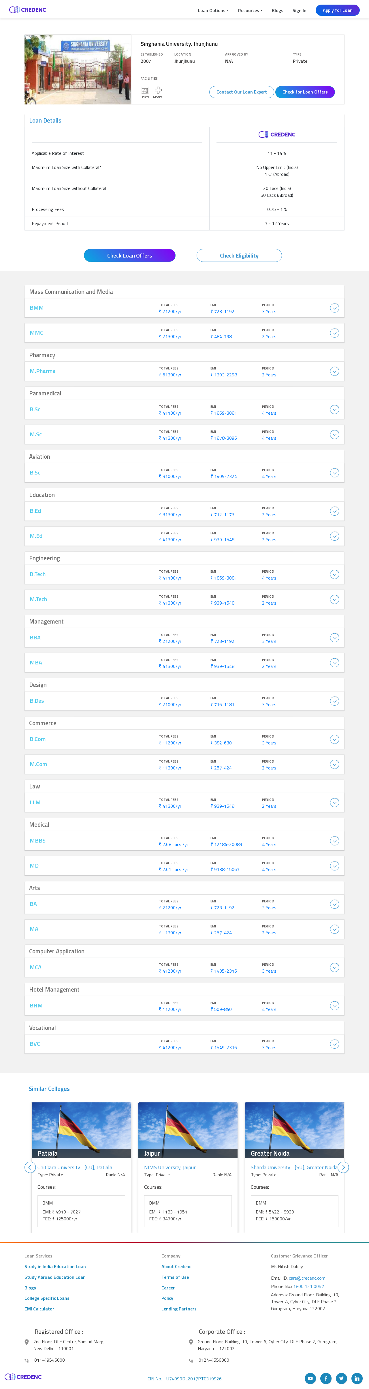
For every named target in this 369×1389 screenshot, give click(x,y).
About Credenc (176, 1266)
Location (182, 54)
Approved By (236, 54)
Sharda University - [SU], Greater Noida (294, 1167)
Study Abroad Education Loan (55, 1277)
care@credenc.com (307, 1277)
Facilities (149, 78)
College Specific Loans (47, 1298)
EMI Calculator (39, 1308)
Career (168, 1287)
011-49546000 (49, 1359)
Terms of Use (175, 1277)
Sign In (299, 10)
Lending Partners (179, 1308)
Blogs (277, 10)
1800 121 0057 (308, 1286)
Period (268, 305)
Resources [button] (248, 10)
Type (297, 54)
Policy (167, 1298)
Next (343, 1167)
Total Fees (169, 305)
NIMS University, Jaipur (170, 1167)
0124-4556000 (213, 1359)
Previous (30, 1167)
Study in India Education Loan (55, 1266)
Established (152, 54)
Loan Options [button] (211, 10)
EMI (213, 305)
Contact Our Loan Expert (241, 91)
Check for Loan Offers (305, 91)
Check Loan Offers (129, 255)
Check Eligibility (239, 255)
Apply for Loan (338, 10)
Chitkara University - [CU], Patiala (74, 1167)
